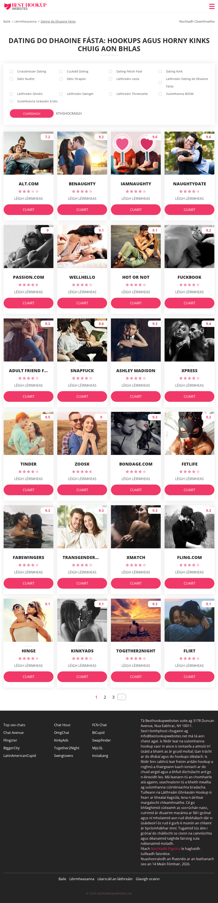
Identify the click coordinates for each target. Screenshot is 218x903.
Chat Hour (62, 725)
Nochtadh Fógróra (166, 848)
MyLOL (97, 748)
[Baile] (28, 6)
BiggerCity (11, 748)
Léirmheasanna (81, 879)
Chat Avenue (13, 732)
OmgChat (61, 732)
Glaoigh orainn (148, 879)
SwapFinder (101, 740)
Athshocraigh (64, 113)
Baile (62, 879)
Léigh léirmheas (28, 198)
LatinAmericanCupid (19, 755)
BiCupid (98, 732)
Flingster (10, 740)
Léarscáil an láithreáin (115, 879)
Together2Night (66, 748)
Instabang (100, 755)
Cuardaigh (31, 114)
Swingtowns (63, 755)
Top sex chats (14, 725)
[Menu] (212, 6)
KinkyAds (61, 740)
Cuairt (28, 209)
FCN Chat (99, 725)
